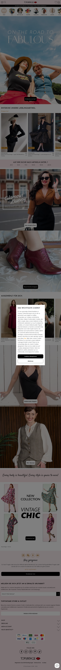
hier (25, 338)
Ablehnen (30, 361)
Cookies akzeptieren (30, 356)
